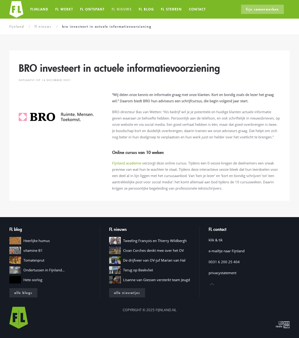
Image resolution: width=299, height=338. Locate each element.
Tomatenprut (33, 260)
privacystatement (222, 272)
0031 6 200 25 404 (224, 261)
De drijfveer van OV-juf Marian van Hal (154, 260)
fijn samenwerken (262, 9)
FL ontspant (92, 9)
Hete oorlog (32, 279)
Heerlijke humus (36, 240)
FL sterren (171, 9)
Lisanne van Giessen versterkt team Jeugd (156, 279)
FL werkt (64, 9)
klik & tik (216, 240)
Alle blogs (23, 292)
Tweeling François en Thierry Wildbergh (155, 240)
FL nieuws (122, 9)
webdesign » (264, 324)
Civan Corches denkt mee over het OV (153, 250)
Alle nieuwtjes (127, 292)
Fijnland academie (126, 163)
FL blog (146, 9)
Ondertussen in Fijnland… (44, 270)
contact (197, 9)
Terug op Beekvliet (138, 270)
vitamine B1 (33, 250)
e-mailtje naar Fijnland (227, 251)
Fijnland (39, 9)
